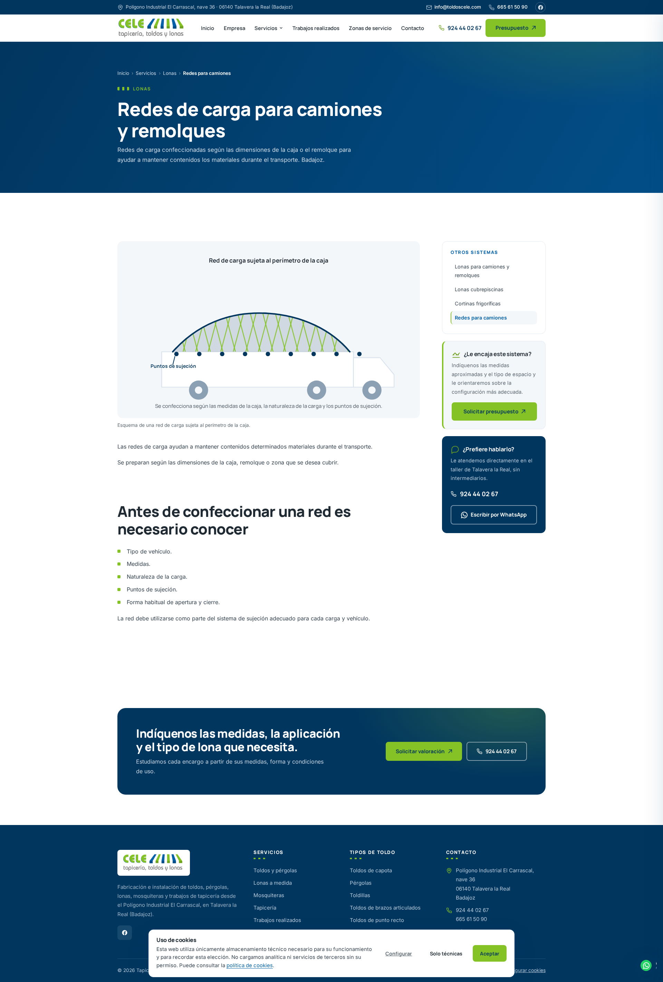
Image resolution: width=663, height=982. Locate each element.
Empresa (234, 27)
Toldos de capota (371, 870)
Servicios (265, 27)
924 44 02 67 (479, 494)
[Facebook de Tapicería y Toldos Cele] (124, 932)
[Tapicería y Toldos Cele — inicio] (151, 28)
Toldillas (360, 895)
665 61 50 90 (512, 7)
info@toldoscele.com (457, 7)
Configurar (398, 953)
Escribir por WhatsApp (499, 514)
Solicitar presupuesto (490, 411)
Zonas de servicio (370, 27)
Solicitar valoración (420, 751)
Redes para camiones (481, 318)
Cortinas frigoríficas (478, 303)
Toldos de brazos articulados (385, 907)
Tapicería (264, 907)
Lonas (169, 73)
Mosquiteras (268, 895)
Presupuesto (512, 27)
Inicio (207, 27)
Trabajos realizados (315, 27)
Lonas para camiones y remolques (482, 271)
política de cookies (250, 965)
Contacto (412, 27)
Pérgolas (361, 883)
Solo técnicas (446, 953)
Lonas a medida (272, 883)
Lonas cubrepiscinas (479, 289)
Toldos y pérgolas (275, 870)
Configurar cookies (524, 970)
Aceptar (489, 953)
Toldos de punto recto (377, 920)
